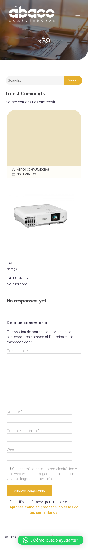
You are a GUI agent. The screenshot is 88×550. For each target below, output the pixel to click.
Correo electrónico (23, 431)
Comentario (17, 351)
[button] (50, 540)
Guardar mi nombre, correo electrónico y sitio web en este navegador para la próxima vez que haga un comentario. (42, 474)
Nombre (14, 412)
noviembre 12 (26, 174)
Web (10, 450)
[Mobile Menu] (77, 13)
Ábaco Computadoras (33, 169)
